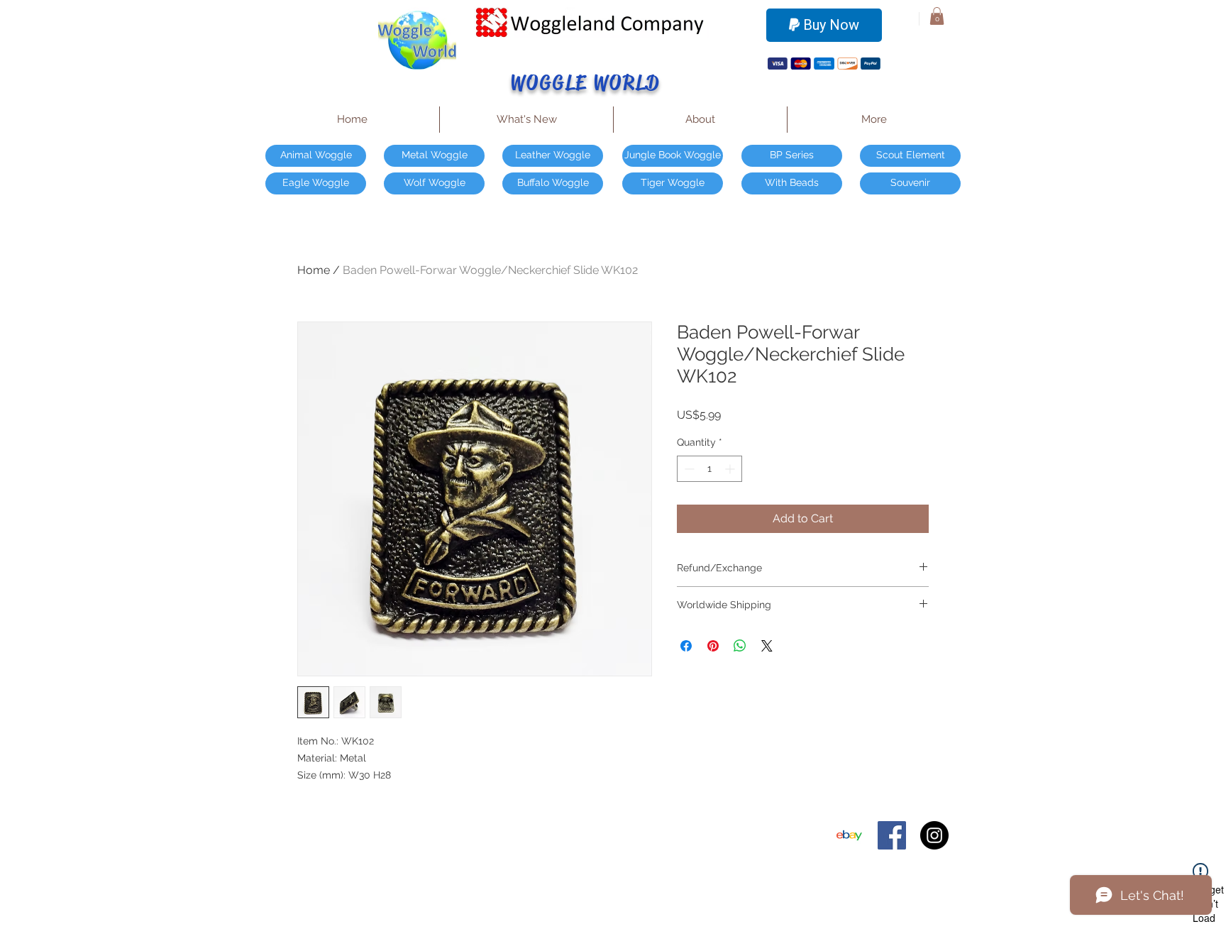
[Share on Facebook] (686, 645)
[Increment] (731, 468)
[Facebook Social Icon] (892, 835)
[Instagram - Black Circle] (934, 835)
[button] (936, 16)
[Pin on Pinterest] (713, 645)
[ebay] (849, 835)
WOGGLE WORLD (586, 83)
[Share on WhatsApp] (740, 645)
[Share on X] (766, 645)
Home (313, 270)
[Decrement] (688, 468)
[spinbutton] (709, 468)
